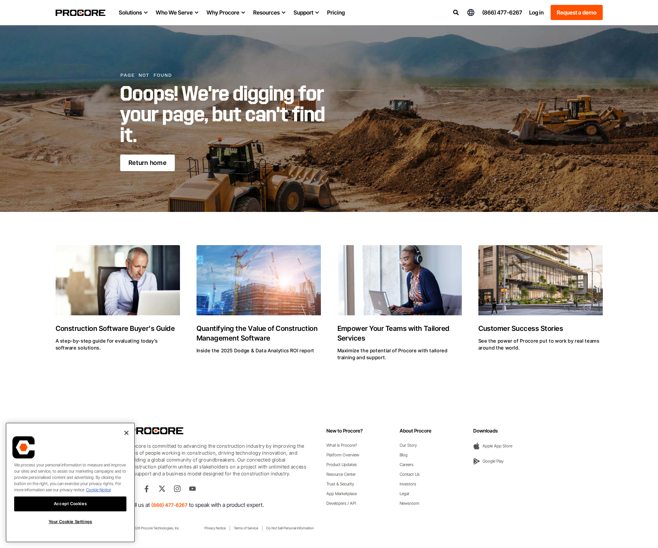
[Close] (126, 432)
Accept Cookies (70, 503)
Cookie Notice (98, 489)
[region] (70, 482)
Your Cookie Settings (70, 521)
